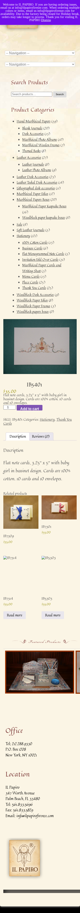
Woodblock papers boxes (33, 311)
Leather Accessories (29, 157)
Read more (14, 615)
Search (60, 94)
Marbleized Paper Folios (32, 193)
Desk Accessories (33, 133)
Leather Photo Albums (36, 170)
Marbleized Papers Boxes (33, 199)
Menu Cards (31, 276)
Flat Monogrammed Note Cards (43, 253)
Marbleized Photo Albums (39, 139)
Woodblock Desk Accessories (35, 294)
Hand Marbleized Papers (33, 121)
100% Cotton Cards (35, 242)
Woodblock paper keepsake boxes (43, 217)
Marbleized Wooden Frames (41, 145)
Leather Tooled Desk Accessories (37, 182)
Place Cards (30, 282)
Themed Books (31, 150)
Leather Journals (33, 164)
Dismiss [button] (46, 20)
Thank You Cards (34, 287)
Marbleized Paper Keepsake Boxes (44, 206)
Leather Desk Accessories (32, 176)
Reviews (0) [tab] (41, 436)
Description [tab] (18, 436)
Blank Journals (32, 128)
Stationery (23, 235)
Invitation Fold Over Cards (40, 259)
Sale (19, 224)
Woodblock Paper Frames (33, 306)
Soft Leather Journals (30, 230)
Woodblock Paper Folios (32, 300)
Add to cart (29, 408)
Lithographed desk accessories (36, 188)
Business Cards (32, 248)
